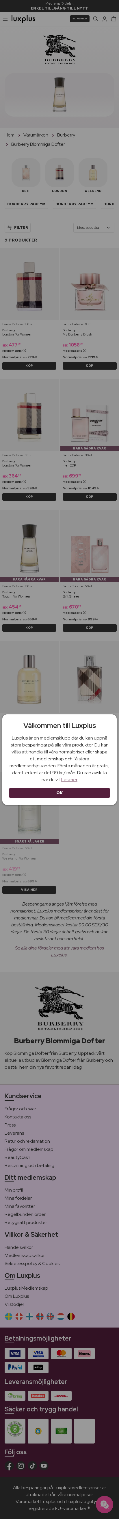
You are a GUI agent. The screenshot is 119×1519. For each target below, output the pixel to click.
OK (59, 792)
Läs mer (69, 780)
